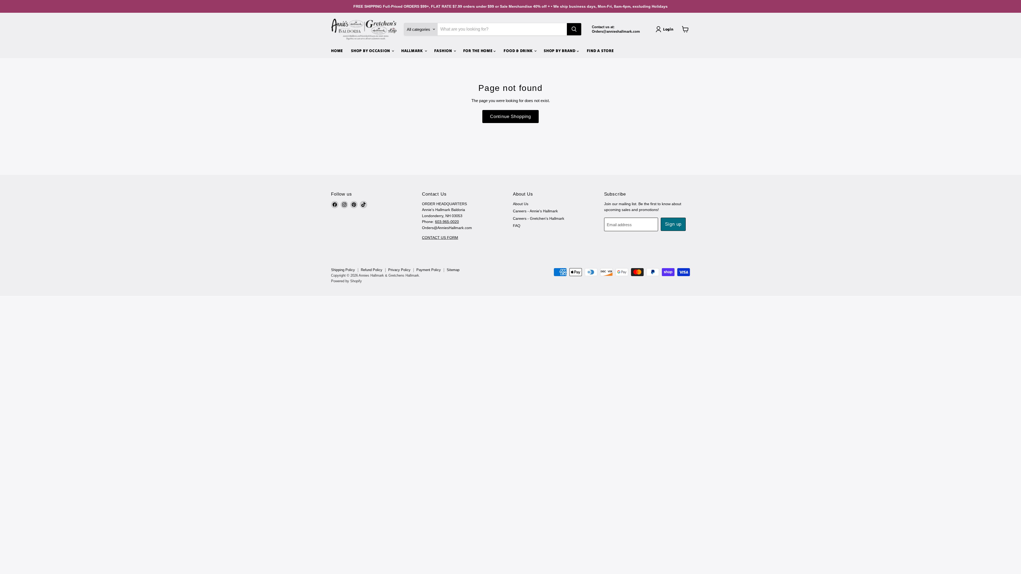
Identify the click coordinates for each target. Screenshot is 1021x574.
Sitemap (453, 270)
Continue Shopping (510, 116)
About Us (520, 204)
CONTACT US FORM (440, 237)
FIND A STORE (600, 50)
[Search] (574, 29)
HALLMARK (412, 50)
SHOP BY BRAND (560, 50)
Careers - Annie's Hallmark (535, 211)
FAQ (516, 225)
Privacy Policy (399, 270)
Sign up (673, 224)
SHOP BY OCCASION (371, 50)
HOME (337, 50)
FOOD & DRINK (519, 50)
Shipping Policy (343, 270)
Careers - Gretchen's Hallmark (538, 218)
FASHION (443, 50)
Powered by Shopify (346, 281)
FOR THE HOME (478, 50)
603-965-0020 (447, 222)
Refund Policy (371, 270)
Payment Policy (428, 270)
